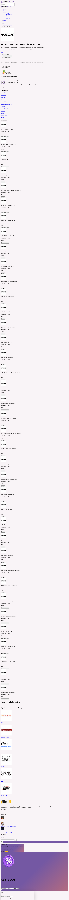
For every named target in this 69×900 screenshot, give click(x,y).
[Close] (1, 895)
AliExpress (3, 722)
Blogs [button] (4, 12)
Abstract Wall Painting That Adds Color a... (8, 826)
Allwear (2, 113)
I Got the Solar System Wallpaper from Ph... (8, 832)
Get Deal (3, 181)
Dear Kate (3, 111)
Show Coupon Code (5, 136)
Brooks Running (4, 108)
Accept (6, 851)
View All (8, 19)
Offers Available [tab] (7, 55)
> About (25, 811)
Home (4, 9)
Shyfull (2, 766)
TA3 (1, 99)
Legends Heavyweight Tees (6, 104)
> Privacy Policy (8, 811)
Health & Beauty (9, 16)
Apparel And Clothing (8, 25)
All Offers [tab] (6, 54)
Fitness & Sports (9, 15)
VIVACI (2, 117)
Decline (2, 851)
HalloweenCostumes (5, 737)
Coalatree (3, 106)
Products (5, 10)
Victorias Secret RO (5, 115)
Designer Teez (4, 795)
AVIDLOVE (3, 97)
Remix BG (3, 92)
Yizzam (2, 752)
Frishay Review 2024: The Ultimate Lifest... (8, 821)
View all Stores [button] (4, 120)
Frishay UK (3, 101)
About (4, 20)
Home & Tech (9, 14)
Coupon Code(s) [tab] (7, 57)
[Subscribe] (15, 840)
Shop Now (3, 52)
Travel (7, 13)
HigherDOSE (3, 95)
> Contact (29, 811)
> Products (3, 811)
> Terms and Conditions (18, 811)
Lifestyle (8, 18)
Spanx (2, 781)
